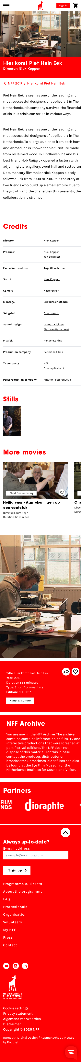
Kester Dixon (51, 290)
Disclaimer (12, 1024)
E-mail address (16, 848)
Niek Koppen (52, 240)
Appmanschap (51, 1037)
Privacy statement (18, 1013)
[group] (35, 491)
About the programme (22, 891)
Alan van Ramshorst (56, 329)
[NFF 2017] (4, 83)
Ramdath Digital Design (20, 1037)
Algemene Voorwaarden (22, 1019)
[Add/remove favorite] (75, 672)
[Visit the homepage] (40, 5)
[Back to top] (65, 832)
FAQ (6, 899)
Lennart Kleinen (54, 324)
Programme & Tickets (22, 884)
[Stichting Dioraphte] (35, 805)
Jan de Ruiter (52, 256)
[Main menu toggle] (6, 5)
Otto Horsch (51, 313)
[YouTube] (6, 966)
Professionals (15, 907)
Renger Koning (53, 340)
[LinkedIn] (25, 966)
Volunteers (12, 922)
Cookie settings (15, 1008)
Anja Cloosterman (55, 268)
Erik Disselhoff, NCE (56, 302)
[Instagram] (16, 966)
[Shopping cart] (75, 5)
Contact (10, 945)
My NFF (9, 930)
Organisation (15, 914)
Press (8, 937)
